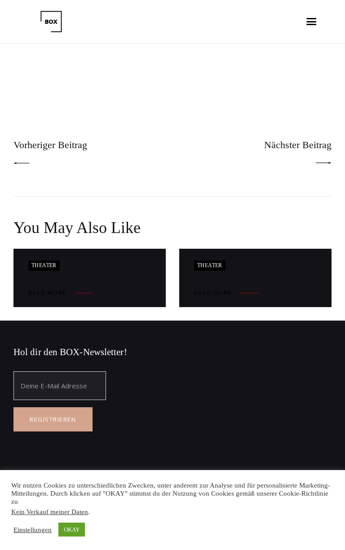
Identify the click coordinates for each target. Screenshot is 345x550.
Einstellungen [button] (32, 529)
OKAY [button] (72, 529)
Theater (44, 265)
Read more (47, 293)
